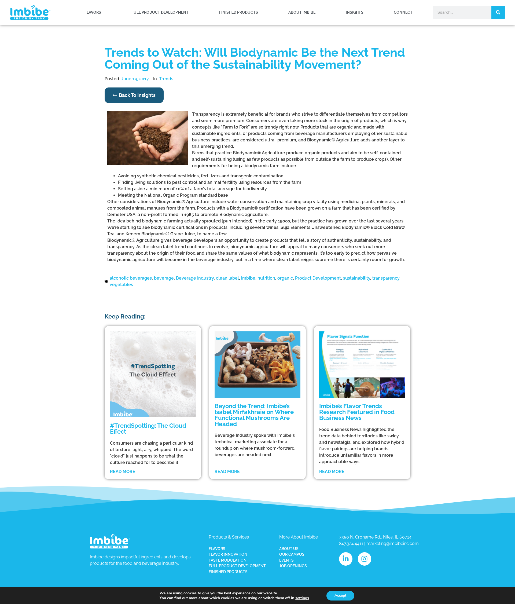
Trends (166, 78)
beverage (164, 278)
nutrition (266, 278)
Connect (403, 12)
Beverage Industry (195, 278)
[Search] (498, 12)
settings (302, 598)
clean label (227, 278)
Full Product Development (160, 12)
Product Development (318, 278)
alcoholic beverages (131, 278)
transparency (385, 278)
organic (285, 278)
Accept (340, 595)
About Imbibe (301, 12)
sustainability (356, 278)
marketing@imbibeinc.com (392, 543)
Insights (354, 12)
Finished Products (238, 12)
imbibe (248, 278)
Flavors (92, 12)
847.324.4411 (351, 543)
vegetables (121, 284)
